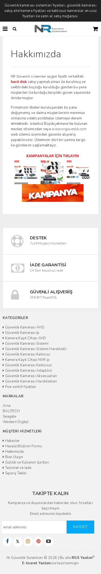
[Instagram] (28, 541)
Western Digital (16, 421)
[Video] (48, 541)
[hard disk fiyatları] (50, 176)
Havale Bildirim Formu (23, 446)
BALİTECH (11, 411)
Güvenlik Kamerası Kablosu (27, 354)
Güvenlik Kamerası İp (21, 332)
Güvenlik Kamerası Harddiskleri (30, 381)
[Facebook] (7, 541)
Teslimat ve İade (17, 467)
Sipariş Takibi (15, 473)
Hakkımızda (14, 451)
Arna (7, 405)
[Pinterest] (38, 541)
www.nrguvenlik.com (69, 129)
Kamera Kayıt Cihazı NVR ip (27, 359)
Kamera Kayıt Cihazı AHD (25, 338)
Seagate (9, 416)
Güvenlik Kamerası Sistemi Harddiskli (35, 349)
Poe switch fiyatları (20, 386)
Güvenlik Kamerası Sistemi (26, 343)
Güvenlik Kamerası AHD (24, 327)
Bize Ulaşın (13, 457)
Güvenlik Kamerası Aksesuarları (30, 376)
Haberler (12, 440)
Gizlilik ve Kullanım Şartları (26, 462)
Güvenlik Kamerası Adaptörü (28, 370)
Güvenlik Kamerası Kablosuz (28, 365)
